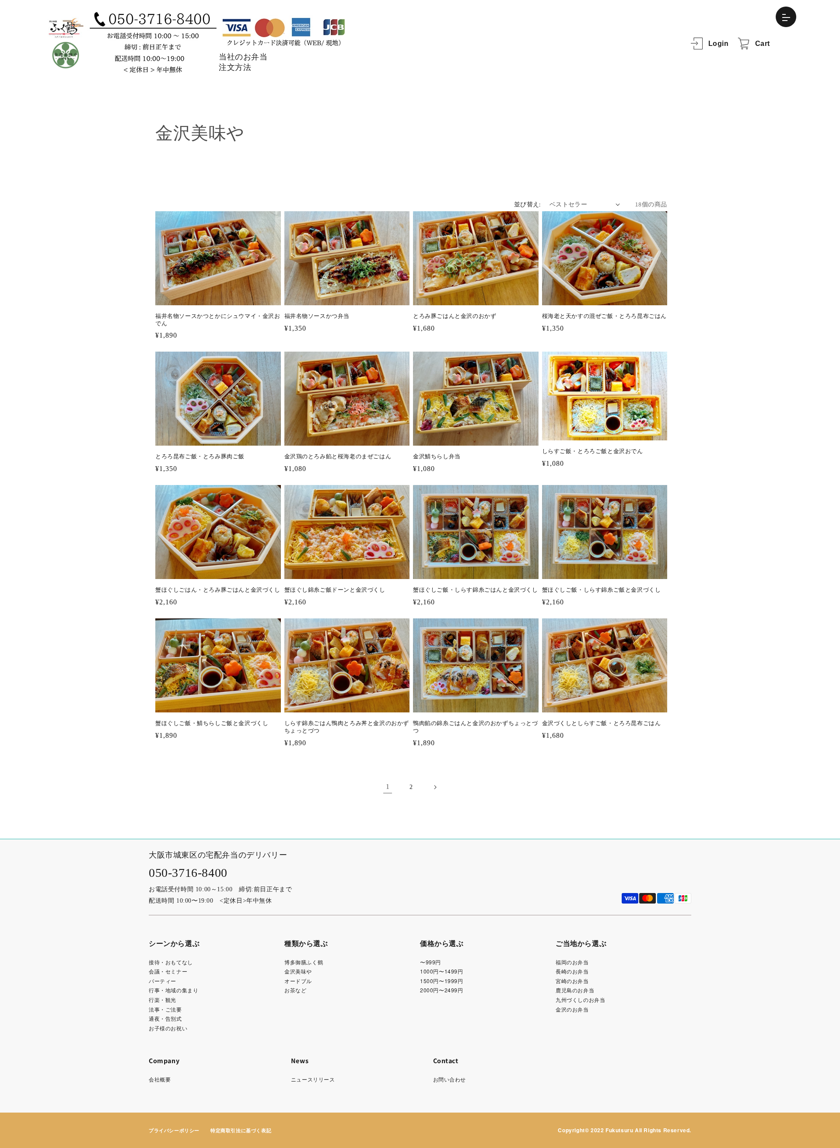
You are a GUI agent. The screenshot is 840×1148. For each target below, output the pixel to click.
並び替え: (527, 204)
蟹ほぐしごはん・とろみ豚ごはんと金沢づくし (217, 589)
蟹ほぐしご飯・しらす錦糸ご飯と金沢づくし (601, 589)
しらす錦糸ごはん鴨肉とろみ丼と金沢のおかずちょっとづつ (347, 727)
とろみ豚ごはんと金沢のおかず (454, 316)
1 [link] (388, 786)
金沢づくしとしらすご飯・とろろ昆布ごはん (601, 723)
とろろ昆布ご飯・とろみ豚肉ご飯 (200, 456)
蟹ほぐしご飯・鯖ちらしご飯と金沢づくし (211, 723)
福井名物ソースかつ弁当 (317, 316)
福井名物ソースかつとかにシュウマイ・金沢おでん (217, 320)
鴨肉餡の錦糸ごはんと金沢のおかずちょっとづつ (475, 727)
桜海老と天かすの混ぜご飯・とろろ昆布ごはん (604, 316)
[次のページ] (434, 787)
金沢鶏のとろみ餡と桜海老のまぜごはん (338, 456)
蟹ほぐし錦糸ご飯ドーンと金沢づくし (334, 589)
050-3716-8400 (188, 872)
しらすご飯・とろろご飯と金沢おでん (592, 451)
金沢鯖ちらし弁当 (437, 456)
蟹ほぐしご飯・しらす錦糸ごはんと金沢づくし (475, 589)
